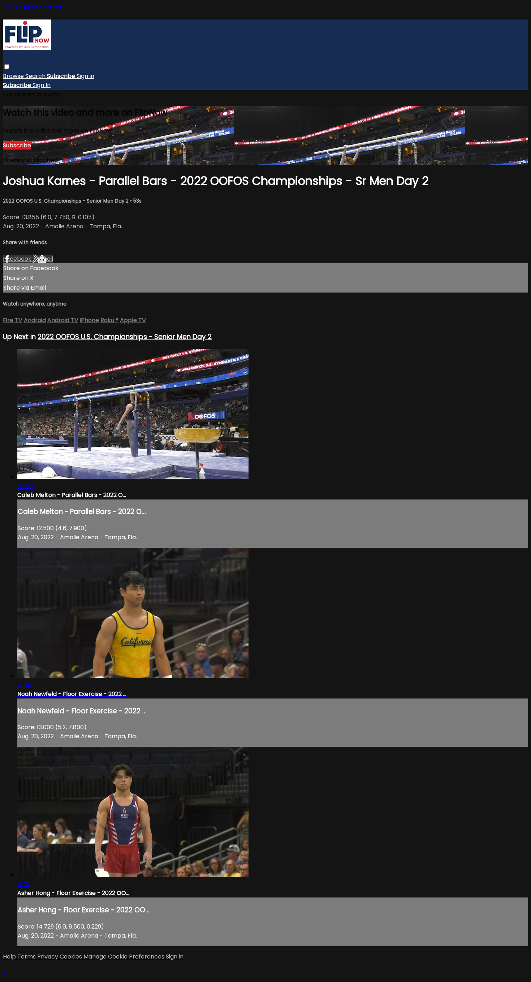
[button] (6, 66)
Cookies (71, 956)
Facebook (18, 259)
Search (36, 76)
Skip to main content (32, 7)
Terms (27, 956)
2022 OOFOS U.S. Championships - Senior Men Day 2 (66, 201)
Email (45, 259)
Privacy (48, 956)
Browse (14, 76)
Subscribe (17, 145)
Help (10, 956)
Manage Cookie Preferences (124, 956)
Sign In (42, 85)
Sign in (85, 76)
